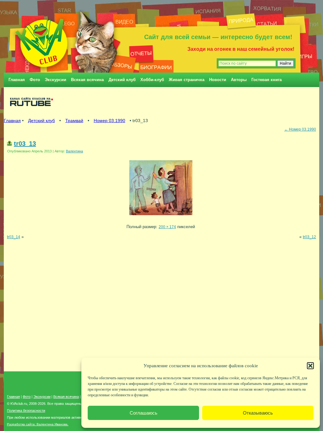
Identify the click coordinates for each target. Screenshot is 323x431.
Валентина (74, 151)
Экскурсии (55, 79)
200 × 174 (167, 227)
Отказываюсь (258, 413)
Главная (17, 79)
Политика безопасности (26, 410)
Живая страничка (186, 79)
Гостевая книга (266, 79)
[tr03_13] (161, 217)
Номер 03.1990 (109, 120)
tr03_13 (25, 143)
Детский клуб (122, 79)
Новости (217, 79)
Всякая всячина (87, 79)
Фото (35, 79)
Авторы (239, 79)
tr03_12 (309, 237)
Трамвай (74, 120)
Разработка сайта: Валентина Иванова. (37, 424)
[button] (310, 366)
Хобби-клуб (152, 79)
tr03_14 (13, 237)
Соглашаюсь (143, 413)
